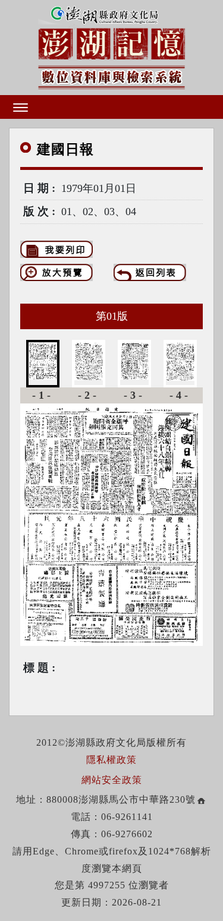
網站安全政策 (111, 780)
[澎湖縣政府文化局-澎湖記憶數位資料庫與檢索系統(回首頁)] (111, 45)
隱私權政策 (111, 760)
